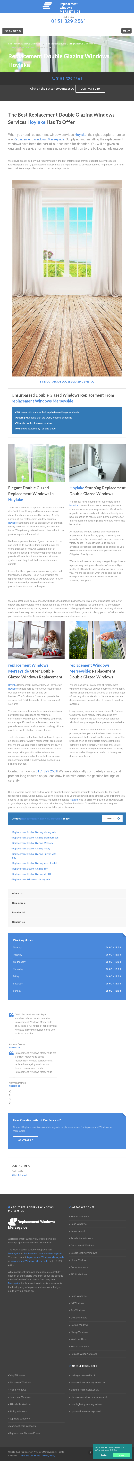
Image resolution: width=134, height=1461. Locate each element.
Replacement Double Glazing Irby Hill (31, 874)
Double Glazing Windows (84, 1252)
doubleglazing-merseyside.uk (86, 1404)
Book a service (12, 31)
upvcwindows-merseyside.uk (86, 1411)
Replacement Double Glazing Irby (30, 868)
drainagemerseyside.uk (83, 1375)
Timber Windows (80, 1216)
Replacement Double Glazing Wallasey (32, 843)
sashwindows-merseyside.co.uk (88, 1382)
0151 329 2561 (69, 78)
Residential (18, 912)
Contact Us (111, 818)
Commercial (19, 903)
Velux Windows (79, 1317)
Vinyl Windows (17, 1375)
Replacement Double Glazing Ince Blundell (34, 863)
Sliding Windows (18, 1411)
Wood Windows (17, 1389)
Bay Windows (78, 1310)
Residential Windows (82, 1238)
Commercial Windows (82, 1245)
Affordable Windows (20, 1404)
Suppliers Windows (19, 1418)
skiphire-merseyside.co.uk (85, 1389)
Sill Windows (77, 1303)
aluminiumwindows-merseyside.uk (89, 1397)
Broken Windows (80, 1346)
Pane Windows (79, 1296)
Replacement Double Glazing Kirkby (31, 848)
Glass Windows (79, 1260)
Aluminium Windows (20, 1382)
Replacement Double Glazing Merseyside (34, 832)
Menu (126, 31)
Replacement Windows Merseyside (31, 879)
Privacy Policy (48, 1455)
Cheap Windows (79, 1332)
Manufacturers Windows (22, 1426)
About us (17, 893)
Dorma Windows (79, 1325)
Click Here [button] (113, 1450)
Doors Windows (79, 1267)
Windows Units (79, 1339)
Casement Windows (20, 1397)
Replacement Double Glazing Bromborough (35, 837)
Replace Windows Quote (84, 1353)
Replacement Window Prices (24, 1433)
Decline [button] (104, 1455)
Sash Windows (79, 1223)
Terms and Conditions (29, 1455)
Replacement (78, 1231)
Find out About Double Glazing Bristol (67, 381)
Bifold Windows (79, 1274)
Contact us (18, 922)
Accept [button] (121, 1455)
